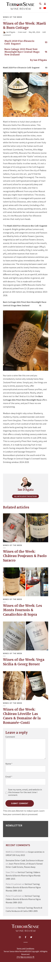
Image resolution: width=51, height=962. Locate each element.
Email (8, 776)
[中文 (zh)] (45, 8)
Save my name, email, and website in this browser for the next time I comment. (25, 792)
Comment (10, 736)
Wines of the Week (12, 17)
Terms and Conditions (25, 948)
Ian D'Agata (10, 32)
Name (8, 763)
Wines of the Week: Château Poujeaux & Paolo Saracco (25, 555)
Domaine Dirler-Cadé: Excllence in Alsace (24, 860)
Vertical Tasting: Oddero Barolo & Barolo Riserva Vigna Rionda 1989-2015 (23, 875)
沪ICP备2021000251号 (25, 957)
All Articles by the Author (25, 496)
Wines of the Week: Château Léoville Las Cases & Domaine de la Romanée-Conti (22, 716)
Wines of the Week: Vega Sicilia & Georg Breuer (23, 662)
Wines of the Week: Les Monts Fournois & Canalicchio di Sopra (22, 610)
